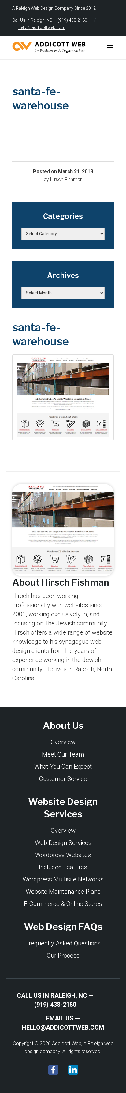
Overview (63, 742)
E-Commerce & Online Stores (63, 903)
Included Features (63, 867)
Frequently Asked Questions (63, 943)
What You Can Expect (63, 766)
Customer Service (63, 778)
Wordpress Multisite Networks (63, 879)
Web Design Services (63, 842)
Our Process (63, 955)
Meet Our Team (63, 754)
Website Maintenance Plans (63, 891)
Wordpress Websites (63, 855)
